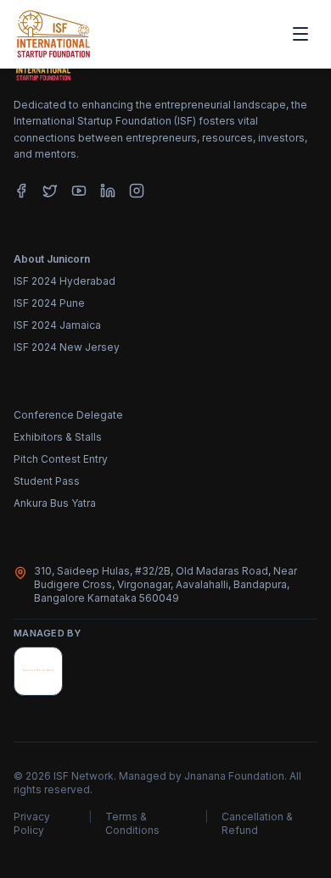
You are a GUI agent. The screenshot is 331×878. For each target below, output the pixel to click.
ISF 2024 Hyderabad (64, 281)
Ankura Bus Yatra (55, 503)
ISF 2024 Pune (49, 303)
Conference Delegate (68, 414)
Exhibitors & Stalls (58, 437)
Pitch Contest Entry (61, 459)
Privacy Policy (32, 823)
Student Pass (47, 481)
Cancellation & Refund (257, 823)
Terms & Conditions (132, 823)
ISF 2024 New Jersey (67, 347)
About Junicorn (52, 259)
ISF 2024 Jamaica (57, 325)
